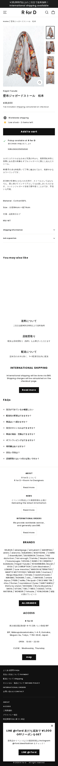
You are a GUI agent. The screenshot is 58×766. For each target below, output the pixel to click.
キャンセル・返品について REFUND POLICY (21, 683)
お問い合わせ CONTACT (13, 691)
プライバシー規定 (10, 715)
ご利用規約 (7, 710)
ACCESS (7, 706)
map (29, 657)
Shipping (21, 107)
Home (6, 21)
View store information (18, 149)
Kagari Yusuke (10, 91)
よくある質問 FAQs (11, 670)
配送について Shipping (13, 678)
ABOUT (6, 702)
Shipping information (13, 230)
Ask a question (9, 238)
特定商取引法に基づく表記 (14, 719)
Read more (29, 389)
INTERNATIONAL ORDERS (14, 687)
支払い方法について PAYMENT (16, 674)
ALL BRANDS (29, 603)
